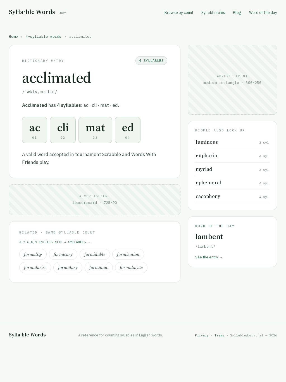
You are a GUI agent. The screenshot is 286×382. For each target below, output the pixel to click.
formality (33, 254)
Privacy (202, 335)
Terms (219, 335)
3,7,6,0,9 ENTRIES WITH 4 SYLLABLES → (54, 242)
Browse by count (179, 12)
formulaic (98, 267)
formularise (35, 267)
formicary (63, 254)
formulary (68, 267)
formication (128, 254)
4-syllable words (43, 36)
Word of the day (263, 12)
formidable (94, 254)
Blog (237, 12)
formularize (131, 267)
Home (13, 36)
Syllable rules (213, 12)
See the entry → (209, 257)
